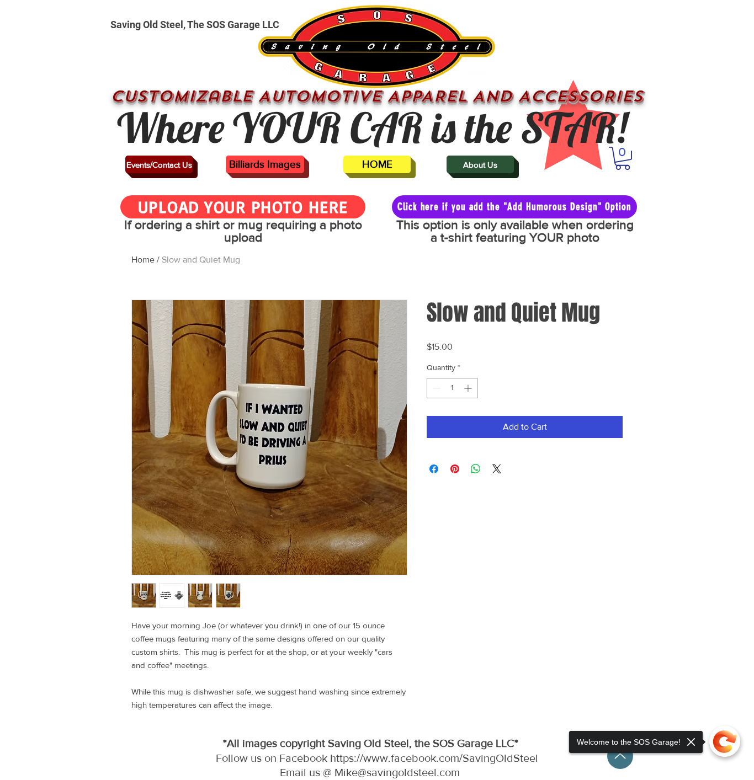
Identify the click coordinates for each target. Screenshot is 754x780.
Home (143, 259)
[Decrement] (435, 388)
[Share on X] (496, 469)
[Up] (620, 756)
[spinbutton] (452, 388)
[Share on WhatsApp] (475, 469)
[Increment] (469, 388)
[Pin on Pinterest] (454, 469)
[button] (622, 158)
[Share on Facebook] (433, 469)
